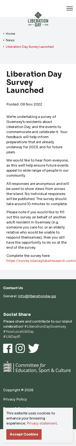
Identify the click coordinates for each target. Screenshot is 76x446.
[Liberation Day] (38, 14)
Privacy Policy (15, 399)
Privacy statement (42, 423)
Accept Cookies (24, 434)
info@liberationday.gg (37, 296)
